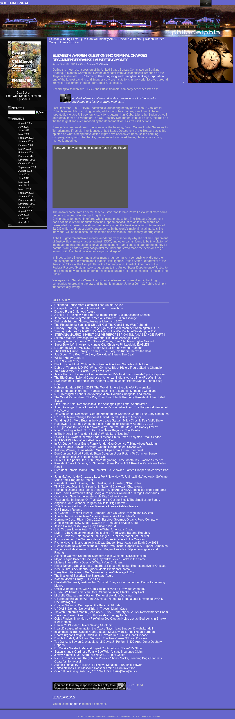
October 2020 (25, 145)
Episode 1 (23, 99)
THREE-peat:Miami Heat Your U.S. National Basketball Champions (98, 486)
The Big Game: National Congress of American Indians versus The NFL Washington (108, 377)
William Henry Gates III (69, 357)
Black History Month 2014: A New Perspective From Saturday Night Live (101, 364)
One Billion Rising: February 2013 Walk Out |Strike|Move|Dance (95, 671)
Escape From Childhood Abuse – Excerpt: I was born (88, 308)
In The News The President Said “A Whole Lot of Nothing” (91, 433)
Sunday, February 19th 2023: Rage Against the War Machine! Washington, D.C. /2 (107, 328)
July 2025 (23, 126)
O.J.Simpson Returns (68, 509)
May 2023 (23, 134)
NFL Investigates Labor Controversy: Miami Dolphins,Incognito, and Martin (102, 394)
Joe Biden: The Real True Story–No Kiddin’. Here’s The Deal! (94, 354)
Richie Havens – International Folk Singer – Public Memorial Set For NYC (102, 536)
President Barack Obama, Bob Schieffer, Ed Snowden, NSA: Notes (97, 483)
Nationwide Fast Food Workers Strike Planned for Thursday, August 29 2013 (103, 423)
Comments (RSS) (127, 716)
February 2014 (26, 152)
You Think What (14, 3)
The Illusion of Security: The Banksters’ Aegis (83, 575)
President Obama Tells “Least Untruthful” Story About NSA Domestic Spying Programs (110, 489)
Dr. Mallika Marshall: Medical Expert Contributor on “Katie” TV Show (98, 648)
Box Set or (23, 92)
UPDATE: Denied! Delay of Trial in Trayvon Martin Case (90, 608)
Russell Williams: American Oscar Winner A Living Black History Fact (99, 592)
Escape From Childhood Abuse (74, 311)
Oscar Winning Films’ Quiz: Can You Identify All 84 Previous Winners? (96, 39)
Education (91, 64)
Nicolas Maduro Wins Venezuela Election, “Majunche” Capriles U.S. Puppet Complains (111, 546)
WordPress (100, 716)
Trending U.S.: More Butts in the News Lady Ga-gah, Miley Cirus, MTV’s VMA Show (108, 420)
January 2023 (25, 141)
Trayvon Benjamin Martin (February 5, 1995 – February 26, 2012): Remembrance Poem (111, 612)
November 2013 (26, 159)
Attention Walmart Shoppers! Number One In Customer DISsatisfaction (100, 555)
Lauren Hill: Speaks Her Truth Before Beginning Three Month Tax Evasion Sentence (109, 460)
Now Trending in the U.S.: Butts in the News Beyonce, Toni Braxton (97, 430)
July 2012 (23, 214)
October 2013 (25, 163)
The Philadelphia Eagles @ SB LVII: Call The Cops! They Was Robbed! (101, 324)
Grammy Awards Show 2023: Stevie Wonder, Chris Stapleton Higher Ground (104, 341)
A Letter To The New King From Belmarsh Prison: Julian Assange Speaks (102, 314)
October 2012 (25, 207)
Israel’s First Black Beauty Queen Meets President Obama (92, 569)
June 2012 (23, 218)
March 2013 (24, 189)
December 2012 (26, 200)
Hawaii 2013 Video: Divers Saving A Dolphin (83, 625)
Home (205, 3)
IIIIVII (92, 716)
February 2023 (26, 137)
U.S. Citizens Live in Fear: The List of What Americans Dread (93, 529)
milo (88, 716)
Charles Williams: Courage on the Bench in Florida (87, 605)
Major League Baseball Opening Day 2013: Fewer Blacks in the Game (100, 559)
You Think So (102, 64)
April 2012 (23, 222)
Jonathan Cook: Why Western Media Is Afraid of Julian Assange (95, 318)
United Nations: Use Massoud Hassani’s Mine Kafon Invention (94, 668)
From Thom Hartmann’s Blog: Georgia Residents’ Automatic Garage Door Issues (106, 493)
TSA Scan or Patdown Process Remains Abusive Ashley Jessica (96, 506)
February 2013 (26, 192)
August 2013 (25, 170)
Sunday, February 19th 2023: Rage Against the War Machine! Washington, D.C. (105, 331)
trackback (99, 688)
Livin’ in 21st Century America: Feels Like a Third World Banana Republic (102, 532)
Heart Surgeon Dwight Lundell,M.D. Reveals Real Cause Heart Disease (101, 635)
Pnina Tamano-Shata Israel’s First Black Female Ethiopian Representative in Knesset (109, 565)
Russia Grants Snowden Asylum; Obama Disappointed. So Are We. (98, 446)
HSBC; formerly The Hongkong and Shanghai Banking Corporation (120, 76)
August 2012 (25, 211)
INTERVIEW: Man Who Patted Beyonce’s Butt (84, 440)
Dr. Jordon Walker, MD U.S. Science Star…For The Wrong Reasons (98, 347)
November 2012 (26, 203)
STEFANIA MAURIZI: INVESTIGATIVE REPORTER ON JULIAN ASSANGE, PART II (109, 334)
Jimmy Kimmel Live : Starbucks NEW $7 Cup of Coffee (89, 654)
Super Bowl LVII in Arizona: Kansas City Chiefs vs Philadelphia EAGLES (101, 344)
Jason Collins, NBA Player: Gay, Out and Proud (85, 526)
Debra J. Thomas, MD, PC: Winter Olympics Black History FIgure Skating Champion (108, 367)
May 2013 (23, 181)
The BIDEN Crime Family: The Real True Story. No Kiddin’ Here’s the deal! (102, 351)
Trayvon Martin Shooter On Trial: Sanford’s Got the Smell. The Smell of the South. (107, 499)
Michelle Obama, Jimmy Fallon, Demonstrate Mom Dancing (93, 595)
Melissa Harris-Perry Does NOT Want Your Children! (88, 562)
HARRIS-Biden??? (66, 361)
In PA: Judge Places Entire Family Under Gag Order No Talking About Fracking (105, 443)
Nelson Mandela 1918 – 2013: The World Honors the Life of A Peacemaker (102, 387)
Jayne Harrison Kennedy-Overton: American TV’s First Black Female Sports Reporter (109, 374)
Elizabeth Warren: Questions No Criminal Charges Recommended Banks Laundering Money (100, 57)
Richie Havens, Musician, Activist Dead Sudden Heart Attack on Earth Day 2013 (106, 542)
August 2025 (25, 123)
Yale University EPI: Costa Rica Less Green (82, 371)
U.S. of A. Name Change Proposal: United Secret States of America (98, 417)
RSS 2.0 (130, 685)
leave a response (77, 688)
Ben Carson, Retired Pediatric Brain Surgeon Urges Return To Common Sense (105, 453)
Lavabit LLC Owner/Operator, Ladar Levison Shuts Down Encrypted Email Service (107, 437)
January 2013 (25, 196)
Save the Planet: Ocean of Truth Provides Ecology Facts (90, 615)
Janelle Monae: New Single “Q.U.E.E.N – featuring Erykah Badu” (96, 522)
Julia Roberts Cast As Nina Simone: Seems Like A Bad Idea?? (94, 516)
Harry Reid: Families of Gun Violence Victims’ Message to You (94, 572)
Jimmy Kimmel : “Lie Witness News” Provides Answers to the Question (100, 539)
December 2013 (26, 156)
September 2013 (27, 167)
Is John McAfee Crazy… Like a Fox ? (78, 579)
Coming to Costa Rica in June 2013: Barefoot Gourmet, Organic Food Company (106, 519)
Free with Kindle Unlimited (23, 95)
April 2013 (23, 185)
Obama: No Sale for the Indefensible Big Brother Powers (91, 496)
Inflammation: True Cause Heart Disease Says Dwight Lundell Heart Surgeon (104, 631)
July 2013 (23, 174)
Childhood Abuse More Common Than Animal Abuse (88, 304)
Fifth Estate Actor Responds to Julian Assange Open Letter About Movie (100, 404)
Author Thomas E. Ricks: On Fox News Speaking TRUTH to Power (98, 664)
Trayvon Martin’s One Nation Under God (80, 456)
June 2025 (23, 130)
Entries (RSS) (112, 716)
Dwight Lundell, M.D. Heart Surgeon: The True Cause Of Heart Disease (100, 638)
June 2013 (23, 178)
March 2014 (24, 148)
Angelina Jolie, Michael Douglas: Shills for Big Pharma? (90, 503)
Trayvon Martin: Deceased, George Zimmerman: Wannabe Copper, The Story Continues (111, 413)
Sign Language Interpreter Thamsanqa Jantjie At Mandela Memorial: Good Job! (105, 390)
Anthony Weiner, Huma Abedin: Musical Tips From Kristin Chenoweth (99, 450)
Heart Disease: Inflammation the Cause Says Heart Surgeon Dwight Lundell (103, 628)
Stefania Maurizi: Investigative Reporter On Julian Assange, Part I (96, 338)
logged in (75, 703)
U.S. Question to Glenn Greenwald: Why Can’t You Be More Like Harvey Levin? (106, 427)
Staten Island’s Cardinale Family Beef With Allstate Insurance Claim (98, 651)
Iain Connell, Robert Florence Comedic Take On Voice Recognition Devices (103, 512)
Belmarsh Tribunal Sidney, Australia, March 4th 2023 (88, 321)
